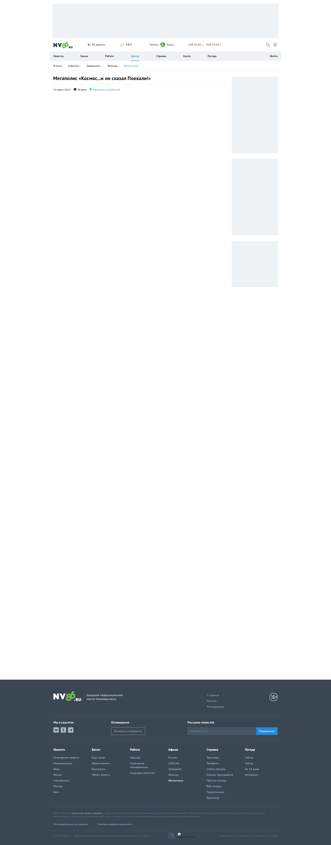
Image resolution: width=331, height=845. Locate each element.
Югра (56, 769)
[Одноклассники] (63, 730)
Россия (57, 774)
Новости (58, 56)
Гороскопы (213, 797)
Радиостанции (215, 792)
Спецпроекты (61, 780)
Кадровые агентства (142, 773)
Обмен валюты (101, 774)
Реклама (212, 701)
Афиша (135, 56)
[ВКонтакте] (56, 730)
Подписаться (267, 731)
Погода (212, 56)
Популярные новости (66, 757)
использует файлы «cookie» (86, 813)
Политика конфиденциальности (114, 824)
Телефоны (213, 763)
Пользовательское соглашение (70, 824)
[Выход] (276, 45)
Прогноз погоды (216, 780)
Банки (84, 56)
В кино (57, 66)
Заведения (93, 66)
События (73, 66)
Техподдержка (215, 706)
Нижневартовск (62, 763)
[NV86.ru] (63, 45)
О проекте (213, 695)
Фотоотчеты (131, 66)
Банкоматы (98, 769)
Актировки (251, 774)
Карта (187, 56)
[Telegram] (70, 730)
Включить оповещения (128, 731)
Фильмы (113, 66)
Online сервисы (216, 769)
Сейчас (249, 757)
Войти (274, 56)
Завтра (249, 763)
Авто (56, 792)
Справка (161, 56)
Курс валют (99, 757)
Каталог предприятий (220, 774)
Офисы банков (101, 763)
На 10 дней (252, 769)
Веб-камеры (214, 786)
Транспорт (213, 757)
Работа (109, 56)
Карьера (135, 757)
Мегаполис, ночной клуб (106, 89)
